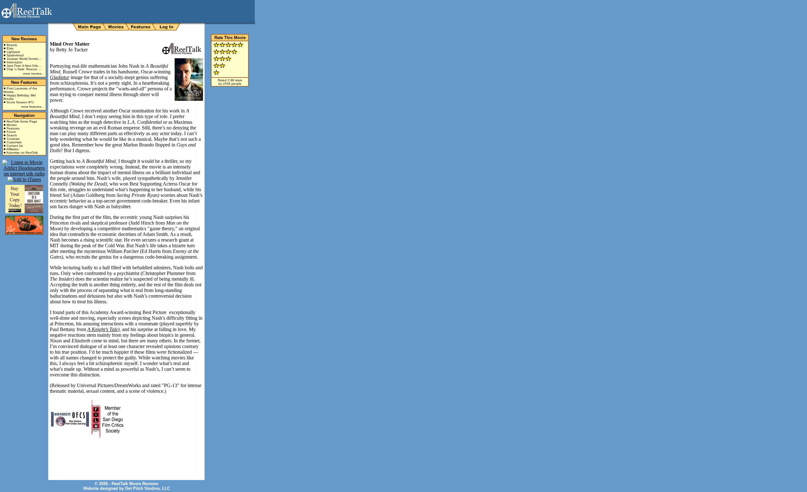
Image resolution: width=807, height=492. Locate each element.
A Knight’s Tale (102, 329)
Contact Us (15, 145)
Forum (11, 132)
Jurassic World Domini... (24, 58)
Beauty (12, 45)
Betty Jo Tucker (72, 49)
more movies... (33, 73)
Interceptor (14, 62)
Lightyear (13, 52)
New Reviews (24, 39)
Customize (14, 142)
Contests (13, 138)
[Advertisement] (123, 454)
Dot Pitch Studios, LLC (147, 488)
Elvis (10, 48)
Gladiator (59, 77)
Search (12, 135)
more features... (32, 106)
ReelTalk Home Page (22, 121)
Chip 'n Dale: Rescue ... (24, 69)
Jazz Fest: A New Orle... (24, 65)
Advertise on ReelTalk (22, 152)
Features (13, 128)
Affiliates (12, 149)
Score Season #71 (20, 102)
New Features (24, 82)
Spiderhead (15, 55)
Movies (12, 125)
